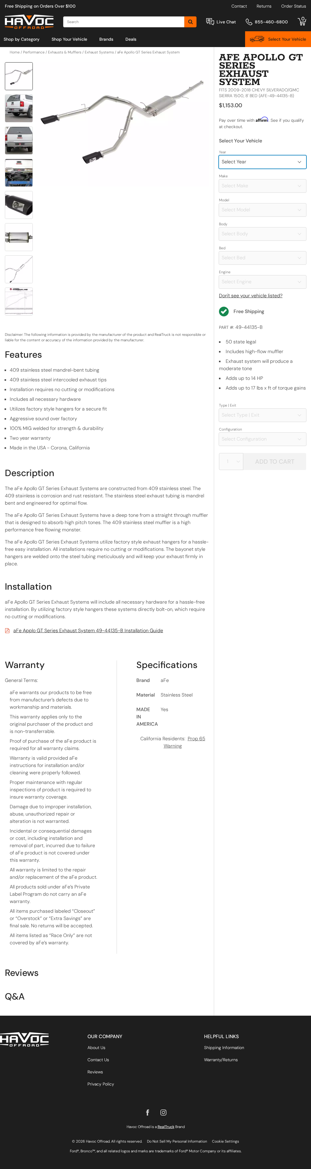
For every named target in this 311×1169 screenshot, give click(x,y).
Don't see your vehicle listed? (250, 295)
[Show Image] (19, 76)
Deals (130, 39)
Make (223, 176)
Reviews (95, 1072)
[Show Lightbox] (122, 124)
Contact (239, 6)
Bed (222, 248)
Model (224, 200)
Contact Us (98, 1059)
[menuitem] (21, 39)
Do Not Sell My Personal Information (177, 1141)
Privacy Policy (100, 1084)
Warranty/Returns (221, 1059)
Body (223, 224)
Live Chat (226, 22)
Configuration (230, 429)
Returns (264, 6)
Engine (225, 272)
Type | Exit (227, 405)
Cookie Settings (225, 1141)
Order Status (293, 6)
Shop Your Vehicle (69, 39)
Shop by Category (21, 39)
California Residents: (172, 742)
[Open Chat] (210, 21)
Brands (106, 39)
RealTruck (166, 1126)
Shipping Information (224, 1047)
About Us (96, 1047)
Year (222, 152)
